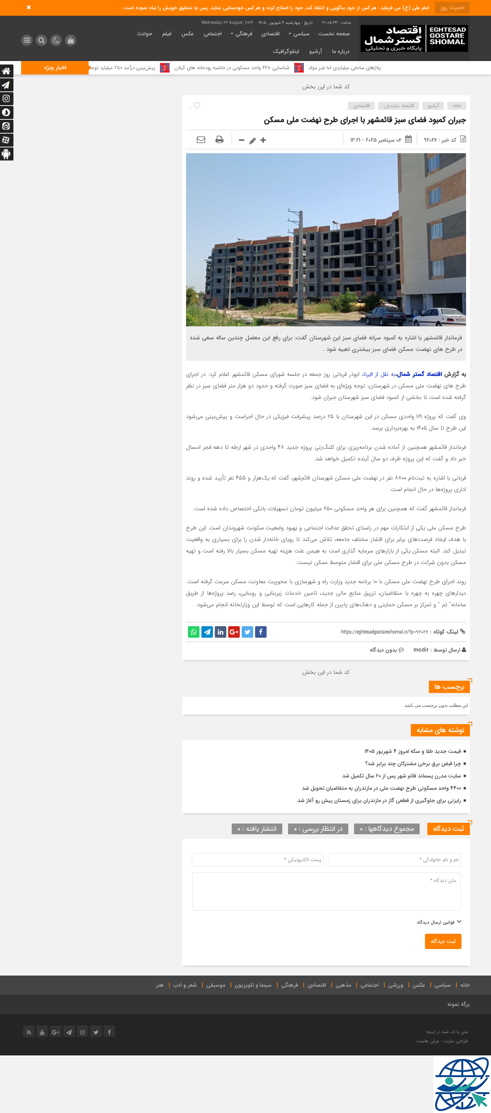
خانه (457, 106)
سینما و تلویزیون (253, 985)
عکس (187, 34)
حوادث (144, 34)
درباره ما (341, 51)
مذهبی (343, 985)
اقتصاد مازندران (399, 106)
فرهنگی (244, 34)
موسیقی (215, 985)
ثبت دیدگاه (443, 941)
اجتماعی (213, 34)
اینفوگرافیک (286, 51)
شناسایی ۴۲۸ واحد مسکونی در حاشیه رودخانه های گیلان (265, 68)
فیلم (166, 34)
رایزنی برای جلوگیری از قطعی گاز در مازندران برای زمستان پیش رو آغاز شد (379, 800)
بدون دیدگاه (383, 650)
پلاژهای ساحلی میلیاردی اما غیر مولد (378, 68)
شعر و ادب (185, 985)
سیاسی (301, 34)
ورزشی (395, 985)
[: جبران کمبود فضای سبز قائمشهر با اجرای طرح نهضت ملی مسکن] (201, 140)
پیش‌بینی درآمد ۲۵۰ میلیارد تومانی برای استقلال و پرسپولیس (127, 68)
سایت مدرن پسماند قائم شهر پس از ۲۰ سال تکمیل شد (401, 776)
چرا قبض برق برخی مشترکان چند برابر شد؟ (413, 763)
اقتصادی (270, 34)
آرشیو (315, 51)
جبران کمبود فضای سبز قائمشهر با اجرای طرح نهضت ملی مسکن (365, 120)
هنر (160, 985)
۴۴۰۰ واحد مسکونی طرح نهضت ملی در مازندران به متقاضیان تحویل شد (381, 788)
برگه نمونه (458, 1004)
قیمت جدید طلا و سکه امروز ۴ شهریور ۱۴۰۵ (412, 751)
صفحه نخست (334, 34)
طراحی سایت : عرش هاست (442, 1041)
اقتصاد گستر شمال (419, 374)
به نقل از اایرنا (379, 374)
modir (421, 650)
